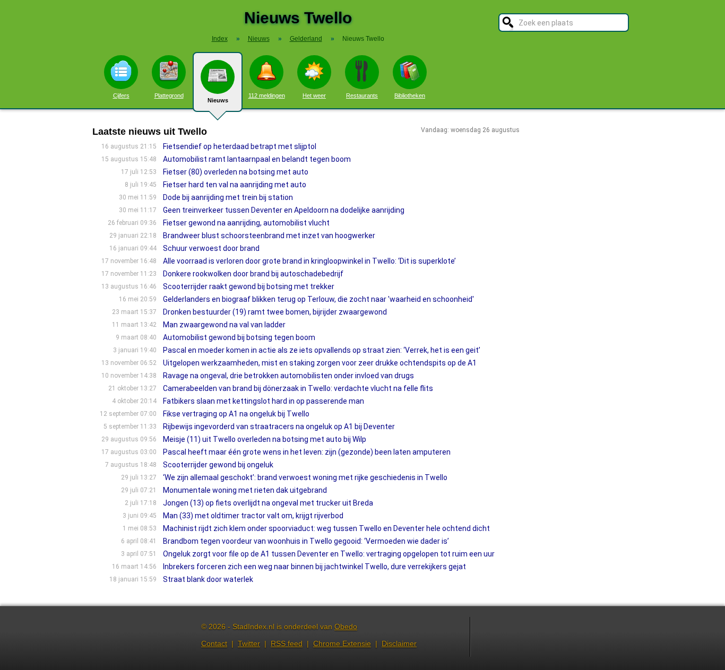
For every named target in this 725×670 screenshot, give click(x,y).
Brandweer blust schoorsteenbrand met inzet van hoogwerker (269, 235)
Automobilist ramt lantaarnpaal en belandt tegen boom (257, 159)
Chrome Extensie (342, 643)
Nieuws (218, 100)
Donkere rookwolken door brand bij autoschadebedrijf (253, 273)
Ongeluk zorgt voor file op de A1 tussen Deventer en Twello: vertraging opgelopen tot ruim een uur (329, 554)
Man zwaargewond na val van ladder (224, 324)
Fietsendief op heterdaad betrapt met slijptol (239, 146)
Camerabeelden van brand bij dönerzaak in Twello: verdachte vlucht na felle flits (298, 388)
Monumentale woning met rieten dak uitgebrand (245, 490)
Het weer (314, 95)
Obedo (345, 626)
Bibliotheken (409, 95)
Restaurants (362, 95)
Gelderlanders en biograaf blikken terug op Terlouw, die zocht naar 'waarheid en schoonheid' (318, 299)
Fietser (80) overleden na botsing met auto (235, 172)
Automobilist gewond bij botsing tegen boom (239, 337)
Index (220, 38)
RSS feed (287, 643)
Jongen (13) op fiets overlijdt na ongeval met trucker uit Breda (268, 503)
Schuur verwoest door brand (211, 248)
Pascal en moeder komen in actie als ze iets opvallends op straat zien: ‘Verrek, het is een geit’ (321, 350)
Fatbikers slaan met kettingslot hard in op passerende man (263, 401)
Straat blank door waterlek (208, 579)
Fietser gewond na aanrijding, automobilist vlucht (246, 223)
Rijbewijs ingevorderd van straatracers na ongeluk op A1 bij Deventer (279, 426)
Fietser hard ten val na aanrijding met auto (234, 184)
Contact (214, 643)
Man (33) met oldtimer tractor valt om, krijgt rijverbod (253, 515)
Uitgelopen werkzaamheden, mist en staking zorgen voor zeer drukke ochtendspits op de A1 (320, 363)
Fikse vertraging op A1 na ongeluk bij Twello (236, 414)
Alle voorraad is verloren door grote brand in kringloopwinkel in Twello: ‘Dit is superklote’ (309, 261)
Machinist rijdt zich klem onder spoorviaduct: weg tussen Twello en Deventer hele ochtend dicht (326, 528)
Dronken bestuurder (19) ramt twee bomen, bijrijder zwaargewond (275, 312)
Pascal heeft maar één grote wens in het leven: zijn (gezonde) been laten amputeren (307, 452)
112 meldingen (266, 95)
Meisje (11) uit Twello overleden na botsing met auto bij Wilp (264, 439)
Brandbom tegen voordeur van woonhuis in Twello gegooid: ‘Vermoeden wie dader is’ (306, 541)
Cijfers (121, 95)
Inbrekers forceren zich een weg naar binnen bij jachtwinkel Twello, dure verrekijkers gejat (314, 566)
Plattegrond (169, 95)
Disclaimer (399, 643)
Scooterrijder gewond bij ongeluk (218, 464)
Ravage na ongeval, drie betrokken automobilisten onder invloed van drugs (288, 375)
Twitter (249, 643)
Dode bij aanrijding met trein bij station (228, 197)
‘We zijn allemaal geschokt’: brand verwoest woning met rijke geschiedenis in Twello (305, 477)
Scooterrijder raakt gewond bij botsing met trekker (248, 286)
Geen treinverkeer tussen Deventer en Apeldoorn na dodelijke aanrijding (283, 210)
